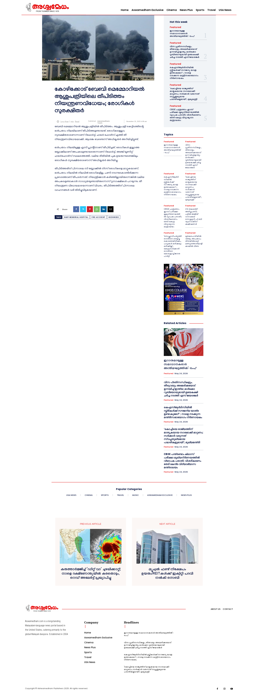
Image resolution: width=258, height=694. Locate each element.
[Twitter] (83, 209)
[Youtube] (232, 689)
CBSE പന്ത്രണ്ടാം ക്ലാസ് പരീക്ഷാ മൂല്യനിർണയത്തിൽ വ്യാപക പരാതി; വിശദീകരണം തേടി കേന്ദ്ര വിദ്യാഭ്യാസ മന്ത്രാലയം (185, 115)
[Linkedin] (104, 209)
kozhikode (114, 217)
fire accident (98, 217)
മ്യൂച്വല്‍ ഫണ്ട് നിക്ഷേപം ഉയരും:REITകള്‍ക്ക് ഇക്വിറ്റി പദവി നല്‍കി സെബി (167, 574)
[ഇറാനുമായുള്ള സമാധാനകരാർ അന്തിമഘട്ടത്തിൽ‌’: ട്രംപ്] (183, 342)
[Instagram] (224, 689)
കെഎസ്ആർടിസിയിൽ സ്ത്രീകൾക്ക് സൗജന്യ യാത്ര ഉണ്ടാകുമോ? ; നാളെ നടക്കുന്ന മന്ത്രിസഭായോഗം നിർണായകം (184, 73)
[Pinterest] (90, 209)
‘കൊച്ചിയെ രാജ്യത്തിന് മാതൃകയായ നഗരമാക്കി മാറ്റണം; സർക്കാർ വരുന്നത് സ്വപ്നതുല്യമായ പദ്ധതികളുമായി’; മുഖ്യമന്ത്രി (184, 94)
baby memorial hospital (76, 217)
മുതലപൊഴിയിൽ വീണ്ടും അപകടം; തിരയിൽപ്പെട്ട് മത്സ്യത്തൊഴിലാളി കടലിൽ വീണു (194, 241)
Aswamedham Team (103, 122)
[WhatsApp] (97, 209)
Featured (175, 27)
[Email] (110, 209)
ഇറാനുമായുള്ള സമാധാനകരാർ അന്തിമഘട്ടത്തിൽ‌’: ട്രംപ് (182, 34)
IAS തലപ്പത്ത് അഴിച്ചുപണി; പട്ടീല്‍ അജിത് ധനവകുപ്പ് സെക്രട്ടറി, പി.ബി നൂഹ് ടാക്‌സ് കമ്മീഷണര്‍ (193, 216)
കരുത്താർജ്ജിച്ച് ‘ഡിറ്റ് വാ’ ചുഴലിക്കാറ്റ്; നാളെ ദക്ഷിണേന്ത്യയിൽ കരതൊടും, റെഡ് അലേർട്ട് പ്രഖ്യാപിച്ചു (91, 574)
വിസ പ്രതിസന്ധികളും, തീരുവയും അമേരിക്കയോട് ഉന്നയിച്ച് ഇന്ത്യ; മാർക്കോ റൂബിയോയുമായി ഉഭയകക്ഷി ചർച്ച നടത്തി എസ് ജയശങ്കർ (184, 52)
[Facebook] (76, 209)
